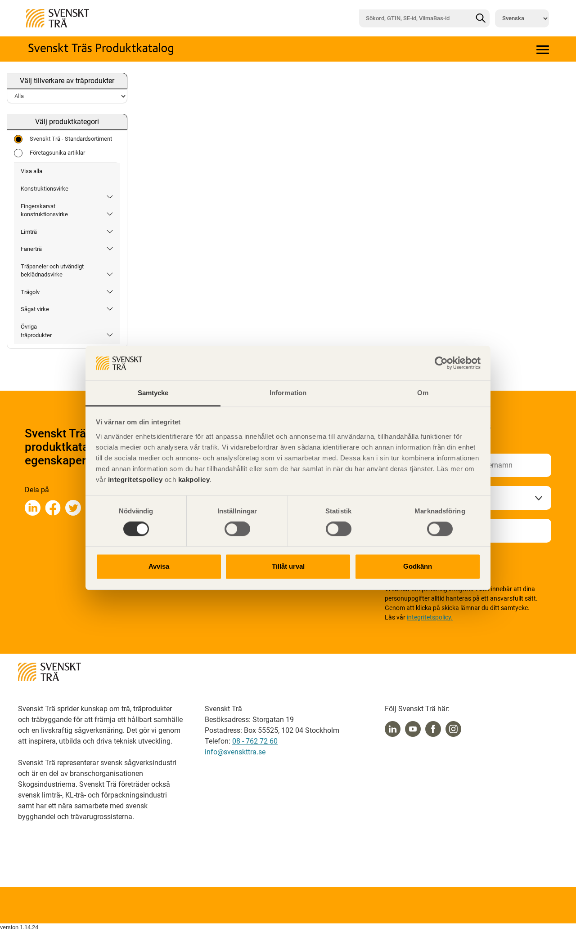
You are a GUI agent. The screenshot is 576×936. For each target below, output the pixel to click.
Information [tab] (288, 393)
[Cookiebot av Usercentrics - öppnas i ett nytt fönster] (441, 363)
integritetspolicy (134, 479)
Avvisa (158, 566)
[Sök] (481, 18)
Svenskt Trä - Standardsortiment (71, 138)
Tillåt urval (288, 566)
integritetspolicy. (430, 617)
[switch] (237, 529)
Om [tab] (422, 393)
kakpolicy (194, 479)
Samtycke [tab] (153, 393)
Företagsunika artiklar (57, 152)
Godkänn (417, 566)
